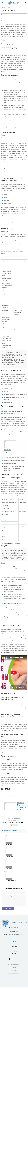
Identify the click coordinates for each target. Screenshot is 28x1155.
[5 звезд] (12, 818)
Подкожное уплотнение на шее (21, 807)
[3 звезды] (10, 818)
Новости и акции (14, 951)
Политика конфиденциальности (14, 973)
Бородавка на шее (11, 452)
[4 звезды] (11, 818)
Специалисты (14, 946)
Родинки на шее (9, 844)
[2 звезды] (8, 818)
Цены (14, 948)
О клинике (14, 941)
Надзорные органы (14, 970)
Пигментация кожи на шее (11, 881)
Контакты (14, 953)
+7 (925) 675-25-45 (14, 927)
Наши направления (14, 944)
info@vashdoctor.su (14, 931)
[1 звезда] (7, 818)
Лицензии (14, 967)
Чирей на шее (9, 868)
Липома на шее (9, 856)
